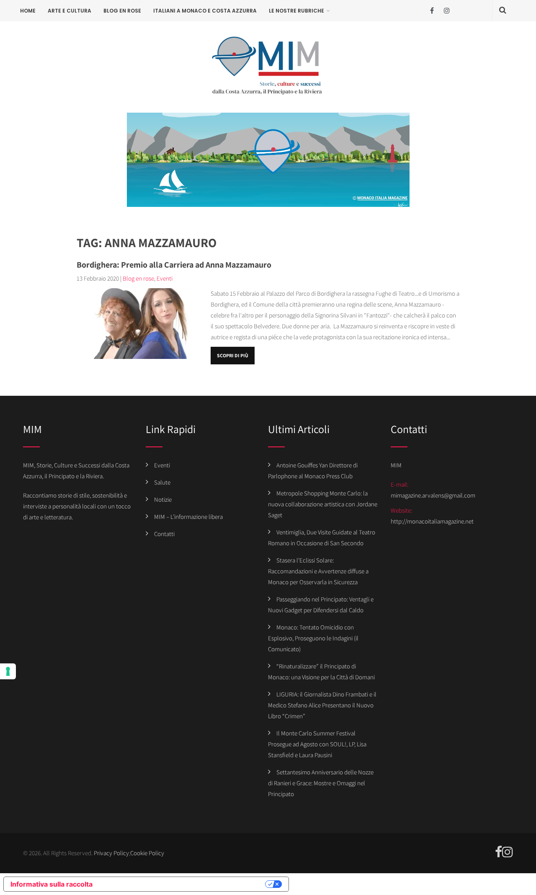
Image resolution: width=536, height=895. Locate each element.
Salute (162, 482)
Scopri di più (232, 355)
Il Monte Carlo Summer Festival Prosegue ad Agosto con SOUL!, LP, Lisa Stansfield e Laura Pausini (317, 744)
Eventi (165, 278)
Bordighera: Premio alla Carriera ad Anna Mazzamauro (174, 264)
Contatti (164, 534)
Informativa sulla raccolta (51, 884)
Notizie (163, 499)
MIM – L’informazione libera (188, 517)
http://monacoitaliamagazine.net (432, 521)
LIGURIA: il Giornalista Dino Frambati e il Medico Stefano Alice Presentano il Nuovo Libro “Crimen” (322, 705)
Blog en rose (122, 10)
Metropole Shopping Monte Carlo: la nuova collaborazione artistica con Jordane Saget (322, 504)
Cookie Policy (147, 853)
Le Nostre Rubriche (296, 10)
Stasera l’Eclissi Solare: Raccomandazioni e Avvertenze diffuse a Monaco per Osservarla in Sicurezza (318, 571)
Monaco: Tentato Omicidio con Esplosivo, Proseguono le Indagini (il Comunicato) (313, 638)
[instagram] (446, 10)
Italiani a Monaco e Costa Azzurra (205, 10)
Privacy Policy (111, 853)
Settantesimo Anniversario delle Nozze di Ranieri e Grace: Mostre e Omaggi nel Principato (321, 783)
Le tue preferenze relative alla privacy (183, 884)
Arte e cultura (69, 10)
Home (28, 10)
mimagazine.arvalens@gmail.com (433, 495)
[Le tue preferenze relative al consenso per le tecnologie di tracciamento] (8, 671)
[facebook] (432, 10)
